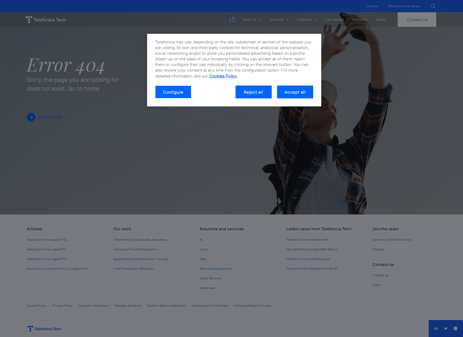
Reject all (253, 92)
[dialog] (234, 70)
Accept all (295, 92)
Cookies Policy (223, 76)
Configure (173, 92)
